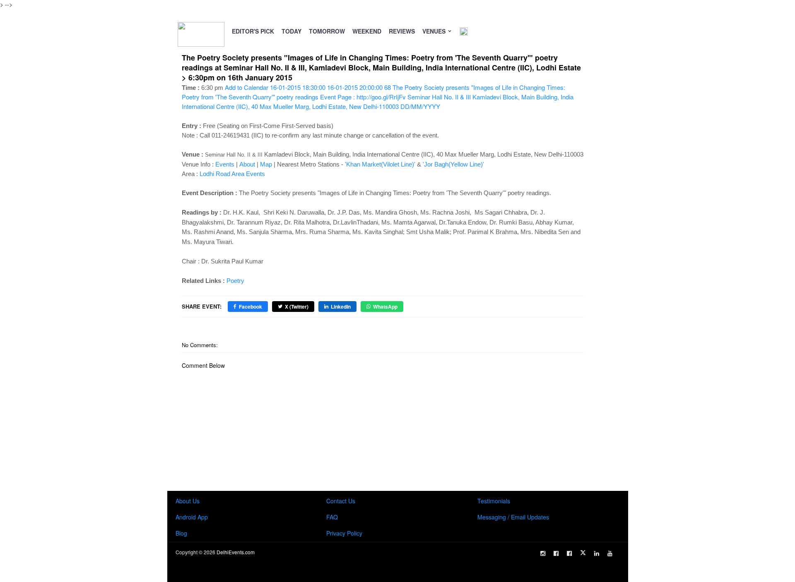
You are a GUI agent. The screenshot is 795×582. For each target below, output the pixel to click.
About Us (188, 501)
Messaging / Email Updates (513, 517)
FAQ (332, 517)
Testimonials (493, 501)
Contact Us (340, 501)
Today (291, 31)
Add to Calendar (377, 97)
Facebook (250, 306)
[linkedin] (596, 553)
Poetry (235, 280)
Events (224, 164)
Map (266, 164)
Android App (192, 517)
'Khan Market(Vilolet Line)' (380, 164)
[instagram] (542, 553)
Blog (181, 533)
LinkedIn (341, 306)
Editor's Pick (253, 31)
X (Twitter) (296, 306)
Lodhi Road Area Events (232, 173)
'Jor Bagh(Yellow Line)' (453, 164)
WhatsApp (385, 306)
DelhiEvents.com (236, 551)
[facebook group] (569, 553)
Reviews (402, 31)
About (247, 164)
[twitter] (583, 552)
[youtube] (609, 553)
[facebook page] (556, 553)
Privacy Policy (344, 533)
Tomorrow (327, 31)
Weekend (366, 31)
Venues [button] (434, 31)
